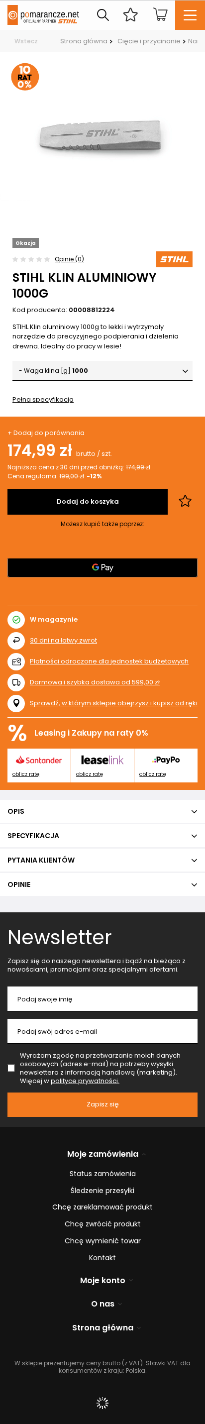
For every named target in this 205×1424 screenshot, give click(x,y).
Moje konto (102, 1281)
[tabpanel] (102, 132)
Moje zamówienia (102, 1154)
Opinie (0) (69, 259)
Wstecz (26, 41)
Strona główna (83, 41)
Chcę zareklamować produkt (102, 1207)
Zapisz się (103, 1104)
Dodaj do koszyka (88, 501)
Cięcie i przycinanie (149, 41)
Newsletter (59, 937)
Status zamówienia (103, 1174)
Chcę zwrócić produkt (103, 1224)
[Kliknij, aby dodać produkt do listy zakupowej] (185, 502)
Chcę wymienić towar (103, 1241)
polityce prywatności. (85, 1081)
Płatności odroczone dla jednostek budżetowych (109, 661)
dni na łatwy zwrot (63, 640)
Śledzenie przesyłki (102, 1191)
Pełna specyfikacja (43, 399)
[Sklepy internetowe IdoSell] (102, 1403)
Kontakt (102, 1258)
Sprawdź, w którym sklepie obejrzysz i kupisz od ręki (114, 703)
